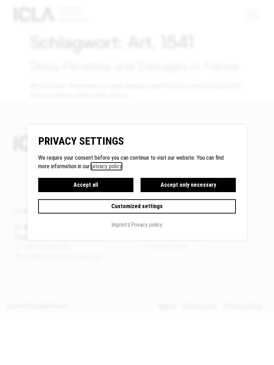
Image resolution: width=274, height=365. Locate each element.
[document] (137, 182)
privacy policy (106, 166)
